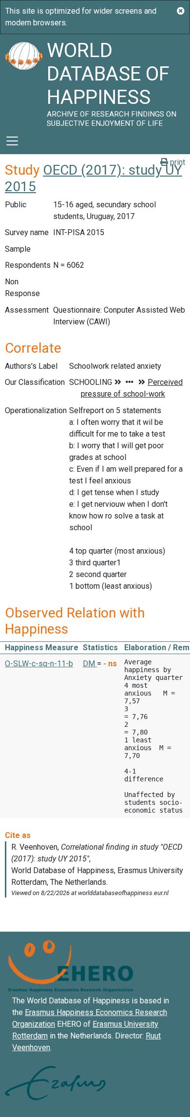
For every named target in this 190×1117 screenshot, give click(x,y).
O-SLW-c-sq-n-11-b (39, 663)
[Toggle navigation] (12, 141)
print (176, 162)
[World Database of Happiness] (23, 81)
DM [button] (90, 663)
